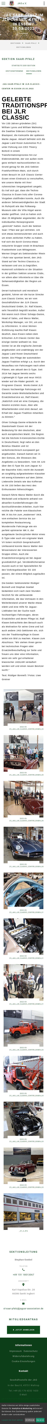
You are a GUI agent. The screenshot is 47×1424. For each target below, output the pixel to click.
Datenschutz (31, 1351)
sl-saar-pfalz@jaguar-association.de (23, 1308)
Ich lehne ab (29, 1420)
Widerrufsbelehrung (23, 1356)
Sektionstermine (14, 71)
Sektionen (15, 43)
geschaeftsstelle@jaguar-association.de (24, 1398)
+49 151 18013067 (23, 1274)
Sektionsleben (23, 47)
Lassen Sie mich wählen (12, 1420)
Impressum (15, 1351)
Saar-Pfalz (31, 43)
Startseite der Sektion (23, 66)
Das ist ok (40, 1420)
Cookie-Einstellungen (23, 1361)
